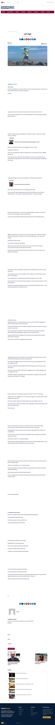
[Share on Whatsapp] (24, 39)
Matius (48, 12)
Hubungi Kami (33, 714)
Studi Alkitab (21, 711)
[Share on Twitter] (22, 39)
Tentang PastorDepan (34, 713)
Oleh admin (10, 44)
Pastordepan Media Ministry (11, 723)
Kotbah (32, 709)
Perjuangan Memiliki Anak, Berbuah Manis (22, 184)
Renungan (23, 12)
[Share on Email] (26, 39)
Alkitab (17, 12)
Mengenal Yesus (10, 12)
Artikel (32, 711)
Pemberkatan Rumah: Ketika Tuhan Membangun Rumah (25, 684)
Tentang (42, 12)
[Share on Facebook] (20, 39)
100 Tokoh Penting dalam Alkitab (21, 673)
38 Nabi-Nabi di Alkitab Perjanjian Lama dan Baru (23, 694)
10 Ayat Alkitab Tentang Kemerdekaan (22, 678)
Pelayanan (36, 12)
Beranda (3, 12)
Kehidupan (30, 12)
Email (9, 639)
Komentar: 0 (44, 43)
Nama (9, 634)
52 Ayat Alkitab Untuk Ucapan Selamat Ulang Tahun (24, 689)
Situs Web (9, 643)
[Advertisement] (27, 21)
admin (17, 612)
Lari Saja (27, 34)
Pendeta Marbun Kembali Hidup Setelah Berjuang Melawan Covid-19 (26, 142)
